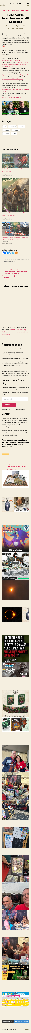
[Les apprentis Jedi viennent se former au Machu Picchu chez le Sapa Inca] (15, 195)
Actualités (6, 11)
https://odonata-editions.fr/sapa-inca (12, 79)
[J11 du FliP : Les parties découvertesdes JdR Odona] (15, 813)
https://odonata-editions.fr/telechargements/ (15, 75)
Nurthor (12, 26)
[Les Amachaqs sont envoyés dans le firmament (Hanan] (15, 511)
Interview (24, 260)
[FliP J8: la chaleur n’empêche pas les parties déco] (15, 896)
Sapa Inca (12, 261)
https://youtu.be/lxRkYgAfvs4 (11, 60)
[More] (16, 252)
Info (19, 260)
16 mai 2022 (21, 26)
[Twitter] (9, 252)
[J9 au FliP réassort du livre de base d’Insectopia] (15, 868)
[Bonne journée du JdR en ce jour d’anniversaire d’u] (15, 731)
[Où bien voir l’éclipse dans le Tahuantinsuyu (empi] (15, 621)
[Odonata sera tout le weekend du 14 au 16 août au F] (15, 538)
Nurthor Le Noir (15, 3)
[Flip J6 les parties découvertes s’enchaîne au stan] (15, 923)
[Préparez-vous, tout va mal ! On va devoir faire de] (15, 648)
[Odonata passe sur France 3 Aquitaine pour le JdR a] (15, 951)
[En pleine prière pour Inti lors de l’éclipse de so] (15, 593)
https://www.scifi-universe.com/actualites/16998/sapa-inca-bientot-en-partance (15, 64)
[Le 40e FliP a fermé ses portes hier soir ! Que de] (15, 758)
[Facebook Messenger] (6, 252)
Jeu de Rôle (15, 11)
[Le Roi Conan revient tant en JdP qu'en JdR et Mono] (15, 566)
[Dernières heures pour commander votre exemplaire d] (15, 676)
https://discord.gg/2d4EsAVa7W (11, 97)
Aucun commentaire (17, 28)
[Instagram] (12, 252)
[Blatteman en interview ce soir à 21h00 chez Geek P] (15, 978)
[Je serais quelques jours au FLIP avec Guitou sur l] (15, 1006)
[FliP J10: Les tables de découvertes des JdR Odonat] (15, 841)
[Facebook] (3, 252)
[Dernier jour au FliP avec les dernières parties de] (15, 786)
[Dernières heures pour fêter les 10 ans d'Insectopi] (15, 703)
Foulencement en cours (11, 260)
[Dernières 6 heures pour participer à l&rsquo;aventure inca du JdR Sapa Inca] (15, 161)
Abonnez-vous (8, 404)
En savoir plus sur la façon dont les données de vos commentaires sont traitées (15, 332)
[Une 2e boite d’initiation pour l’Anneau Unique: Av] (15, 483)
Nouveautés (24, 11)
